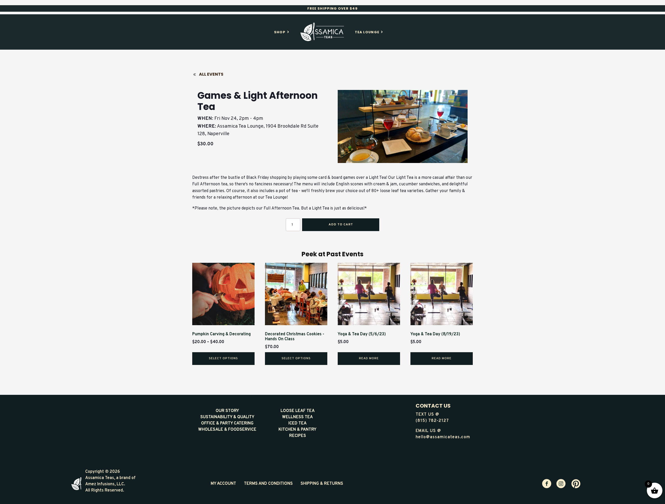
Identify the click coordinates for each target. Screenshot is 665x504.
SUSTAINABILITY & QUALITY (227, 417)
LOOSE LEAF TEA (298, 411)
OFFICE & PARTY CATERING (227, 423)
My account (223, 483)
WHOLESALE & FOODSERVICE (227, 429)
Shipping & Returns (322, 483)
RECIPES (297, 435)
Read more (369, 358)
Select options (223, 358)
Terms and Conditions (268, 483)
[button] (210, 74)
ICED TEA (297, 423)
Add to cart (341, 224)
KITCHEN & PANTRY (297, 429)
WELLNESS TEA (297, 417)
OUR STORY (227, 411)
